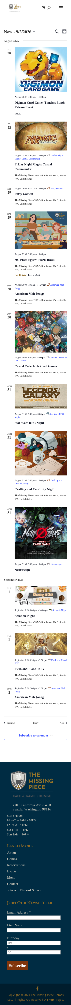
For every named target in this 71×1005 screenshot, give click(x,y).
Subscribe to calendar (33, 735)
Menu (11, 877)
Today (35, 722)
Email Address (19, 912)
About (11, 852)
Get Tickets (21, 275)
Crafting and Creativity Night (34, 489)
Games (12, 858)
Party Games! (24, 193)
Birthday (13, 937)
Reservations (16, 864)
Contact (12, 883)
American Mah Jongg (29, 293)
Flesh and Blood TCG (29, 668)
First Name (15, 925)
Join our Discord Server (24, 890)
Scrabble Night (25, 615)
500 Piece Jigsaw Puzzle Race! (35, 259)
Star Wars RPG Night (29, 422)
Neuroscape (22, 569)
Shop (50, 999)
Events (12, 871)
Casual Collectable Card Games (36, 366)
